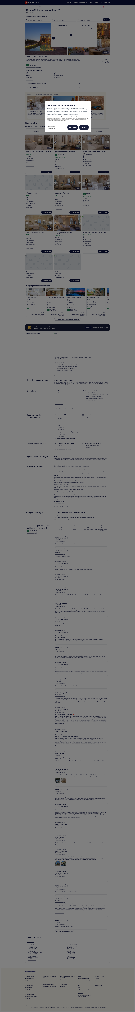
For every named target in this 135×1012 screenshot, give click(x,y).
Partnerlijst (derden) (51, 121)
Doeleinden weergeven (51, 127)
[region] (68, 116)
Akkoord (83, 127)
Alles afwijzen (73, 127)
